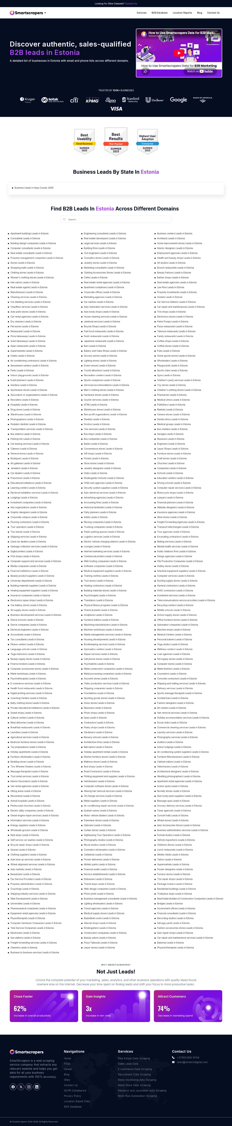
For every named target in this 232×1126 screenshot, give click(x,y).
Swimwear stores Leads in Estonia (101, 820)
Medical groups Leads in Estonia (174, 424)
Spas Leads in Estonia (95, 717)
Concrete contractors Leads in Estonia (177, 678)
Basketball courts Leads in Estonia (101, 918)
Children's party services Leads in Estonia (179, 380)
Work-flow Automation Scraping (137, 1095)
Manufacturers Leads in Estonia (27, 292)
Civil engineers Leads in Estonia (100, 253)
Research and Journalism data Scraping (142, 1090)
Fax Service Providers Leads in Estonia (31, 879)
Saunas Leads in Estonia (23, 849)
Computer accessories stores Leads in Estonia (35, 668)
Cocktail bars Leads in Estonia (172, 698)
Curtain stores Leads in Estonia (100, 830)
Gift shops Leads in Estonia (98, 453)
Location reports (182, 12)
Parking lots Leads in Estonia (25, 438)
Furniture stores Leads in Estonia (174, 453)
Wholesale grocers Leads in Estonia (29, 830)
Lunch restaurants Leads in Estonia (175, 849)
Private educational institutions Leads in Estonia (35, 707)
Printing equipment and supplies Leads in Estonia (109, 776)
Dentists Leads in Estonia (97, 419)
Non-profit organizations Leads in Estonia (105, 414)
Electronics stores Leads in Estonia (175, 316)
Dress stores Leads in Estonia (99, 703)
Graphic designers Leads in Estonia (29, 512)
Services (142, 12)
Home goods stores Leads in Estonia (176, 355)
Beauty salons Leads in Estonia (100, 937)
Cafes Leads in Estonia (95, 277)
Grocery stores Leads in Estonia (100, 355)
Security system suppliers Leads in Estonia (106, 487)
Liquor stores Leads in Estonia (99, 947)
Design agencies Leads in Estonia (174, 556)
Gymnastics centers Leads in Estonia (103, 649)
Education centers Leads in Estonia (175, 478)
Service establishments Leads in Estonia (104, 874)
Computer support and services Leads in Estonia (36, 561)
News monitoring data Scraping (137, 1079)
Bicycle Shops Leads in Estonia (100, 326)
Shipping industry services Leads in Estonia (33, 893)
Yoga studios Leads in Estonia (172, 644)
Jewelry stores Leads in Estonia (100, 262)
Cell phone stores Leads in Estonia (102, 659)
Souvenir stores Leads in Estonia (101, 678)
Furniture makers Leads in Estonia (101, 619)
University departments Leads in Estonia (31, 580)
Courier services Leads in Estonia (101, 399)
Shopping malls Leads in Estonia (27, 267)
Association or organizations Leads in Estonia (34, 394)
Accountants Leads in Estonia (26, 634)
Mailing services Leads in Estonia (174, 541)
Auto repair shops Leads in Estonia (175, 932)
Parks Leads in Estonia (22, 370)
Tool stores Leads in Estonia (98, 580)
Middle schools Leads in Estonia (173, 610)
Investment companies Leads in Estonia (31, 502)
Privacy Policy (72, 1095)
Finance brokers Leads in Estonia (28, 663)
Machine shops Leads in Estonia (173, 629)
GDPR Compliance (75, 1090)
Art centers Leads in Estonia (171, 707)
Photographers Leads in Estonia (27, 419)
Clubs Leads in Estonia (95, 473)
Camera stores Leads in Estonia (173, 414)
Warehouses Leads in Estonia (26, 414)
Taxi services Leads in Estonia (99, 429)
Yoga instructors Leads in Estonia (28, 654)
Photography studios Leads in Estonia (103, 840)
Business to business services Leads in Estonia (35, 952)
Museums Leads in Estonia (170, 438)
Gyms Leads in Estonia (168, 375)
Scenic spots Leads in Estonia (172, 786)
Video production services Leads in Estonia (106, 683)
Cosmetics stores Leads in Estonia (101, 258)
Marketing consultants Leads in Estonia (104, 267)
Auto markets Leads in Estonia (26, 869)
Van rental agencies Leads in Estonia (30, 786)
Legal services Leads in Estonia (100, 243)
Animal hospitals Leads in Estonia (27, 800)
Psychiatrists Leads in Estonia (99, 663)
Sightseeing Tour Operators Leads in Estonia (107, 835)
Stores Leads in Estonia (23, 262)
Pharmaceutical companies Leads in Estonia (33, 908)
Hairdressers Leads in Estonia (99, 781)
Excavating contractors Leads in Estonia (177, 536)
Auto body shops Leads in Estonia (101, 311)
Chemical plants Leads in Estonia (101, 610)
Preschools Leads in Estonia (25, 478)
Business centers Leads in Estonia (174, 233)
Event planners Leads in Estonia (27, 380)
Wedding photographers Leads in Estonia (178, 776)
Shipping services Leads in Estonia (29, 536)
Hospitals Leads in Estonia (24, 404)
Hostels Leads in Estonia (169, 297)
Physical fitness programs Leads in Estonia (106, 605)
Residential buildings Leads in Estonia (176, 888)
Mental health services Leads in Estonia (177, 546)
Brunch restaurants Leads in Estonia (175, 267)
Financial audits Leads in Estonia (100, 869)
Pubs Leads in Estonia (168, 350)
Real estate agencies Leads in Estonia (176, 282)
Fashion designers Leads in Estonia (175, 703)
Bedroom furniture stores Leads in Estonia (32, 742)
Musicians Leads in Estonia (97, 707)
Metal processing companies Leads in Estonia (107, 673)
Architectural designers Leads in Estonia (178, 771)
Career (68, 1069)
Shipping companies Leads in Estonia (103, 688)
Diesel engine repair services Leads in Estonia (35, 815)
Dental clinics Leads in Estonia (172, 419)
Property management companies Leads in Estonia (37, 258)
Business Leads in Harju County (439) (34, 187)
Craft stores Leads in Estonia (172, 458)
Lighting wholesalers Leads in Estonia (103, 903)
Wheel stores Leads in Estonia (172, 820)
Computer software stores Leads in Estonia (106, 786)
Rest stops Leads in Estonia (25, 835)
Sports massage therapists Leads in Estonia (179, 693)
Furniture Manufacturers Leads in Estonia (178, 756)
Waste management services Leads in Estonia (107, 634)
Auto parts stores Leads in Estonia (28, 311)
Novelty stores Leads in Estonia (173, 791)
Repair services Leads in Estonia (101, 654)
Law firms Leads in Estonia (170, 287)
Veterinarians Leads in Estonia (172, 766)
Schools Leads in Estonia (170, 473)
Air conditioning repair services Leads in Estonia (109, 805)
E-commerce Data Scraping (135, 1069)
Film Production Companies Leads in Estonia (180, 561)
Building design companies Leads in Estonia (33, 243)
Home (67, 1058)
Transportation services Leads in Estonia (32, 429)
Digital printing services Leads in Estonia (31, 693)
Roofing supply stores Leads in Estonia (177, 580)
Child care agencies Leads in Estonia (103, 483)
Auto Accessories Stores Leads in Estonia (178, 825)
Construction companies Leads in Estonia (105, 932)
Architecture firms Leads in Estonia (101, 742)
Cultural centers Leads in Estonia (27, 717)
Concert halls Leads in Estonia (172, 815)
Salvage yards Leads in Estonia (173, 923)
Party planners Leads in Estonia (100, 512)
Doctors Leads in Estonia (97, 424)
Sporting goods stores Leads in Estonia (104, 698)
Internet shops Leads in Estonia (100, 923)
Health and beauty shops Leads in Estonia (179, 258)
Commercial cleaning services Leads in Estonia (181, 727)
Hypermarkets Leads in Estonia (173, 864)
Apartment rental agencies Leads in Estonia (179, 781)
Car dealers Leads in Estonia (25, 473)
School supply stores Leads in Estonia (176, 615)
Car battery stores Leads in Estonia (29, 605)
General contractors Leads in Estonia (176, 585)
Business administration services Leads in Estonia (182, 830)
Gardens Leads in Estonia (24, 385)
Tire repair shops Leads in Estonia (175, 879)
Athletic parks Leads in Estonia (99, 864)
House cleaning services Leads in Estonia (105, 316)
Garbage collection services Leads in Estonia (34, 546)
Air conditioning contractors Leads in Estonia (34, 360)
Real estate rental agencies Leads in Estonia (107, 282)
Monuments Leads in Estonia (25, 796)
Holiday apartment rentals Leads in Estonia (106, 752)
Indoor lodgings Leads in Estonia (174, 747)
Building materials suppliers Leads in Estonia (33, 585)
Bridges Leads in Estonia (170, 903)
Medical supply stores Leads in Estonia (104, 913)
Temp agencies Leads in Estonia (174, 810)
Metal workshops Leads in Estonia (28, 673)
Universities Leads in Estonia (25, 903)
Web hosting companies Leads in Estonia (105, 561)
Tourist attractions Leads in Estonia (102, 370)
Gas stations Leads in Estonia (25, 937)
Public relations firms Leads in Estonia (176, 551)
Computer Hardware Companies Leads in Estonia (36, 923)
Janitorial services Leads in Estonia (102, 321)
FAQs (67, 1063)
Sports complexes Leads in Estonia (102, 380)
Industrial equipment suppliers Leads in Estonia (181, 571)
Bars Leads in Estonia (95, 346)
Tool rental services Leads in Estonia (30, 776)
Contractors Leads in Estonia (98, 722)
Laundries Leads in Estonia (24, 732)
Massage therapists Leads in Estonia (29, 771)
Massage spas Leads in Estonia (173, 800)
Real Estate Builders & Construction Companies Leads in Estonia (190, 898)
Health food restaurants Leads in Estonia (31, 688)
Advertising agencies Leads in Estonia (103, 497)
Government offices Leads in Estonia (176, 908)
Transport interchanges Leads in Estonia (178, 527)
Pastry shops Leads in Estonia (99, 727)
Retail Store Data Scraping (134, 1085)
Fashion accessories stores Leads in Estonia (180, 928)
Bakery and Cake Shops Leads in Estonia (105, 350)
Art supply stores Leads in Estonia (28, 610)
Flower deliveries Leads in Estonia (101, 859)
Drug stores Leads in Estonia (25, 409)
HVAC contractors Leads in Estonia (175, 590)
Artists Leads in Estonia (95, 517)
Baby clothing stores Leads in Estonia (30, 703)
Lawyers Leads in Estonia (170, 497)
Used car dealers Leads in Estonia (28, 541)
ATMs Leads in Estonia (95, 404)
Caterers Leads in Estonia (24, 448)
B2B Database (160, 12)
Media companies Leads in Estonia (28, 566)
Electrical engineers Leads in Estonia (29, 629)
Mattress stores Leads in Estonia (100, 761)
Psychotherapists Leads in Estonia (28, 678)
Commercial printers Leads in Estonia (103, 556)
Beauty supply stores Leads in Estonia (30, 659)
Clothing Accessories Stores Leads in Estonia (107, 272)
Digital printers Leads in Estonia (27, 551)
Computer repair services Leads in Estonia (179, 487)
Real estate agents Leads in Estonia (29, 287)
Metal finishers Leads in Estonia (173, 668)
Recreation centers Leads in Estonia (102, 375)
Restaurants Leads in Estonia (25, 331)
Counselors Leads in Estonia (171, 673)
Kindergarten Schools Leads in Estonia (104, 478)
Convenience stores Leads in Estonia (103, 448)
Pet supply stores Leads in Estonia (175, 659)
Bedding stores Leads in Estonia (27, 761)
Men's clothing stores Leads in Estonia (104, 390)
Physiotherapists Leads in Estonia (28, 918)
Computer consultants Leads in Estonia (31, 248)
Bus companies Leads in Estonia (100, 438)
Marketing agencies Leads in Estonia (103, 297)
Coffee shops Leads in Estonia (173, 341)
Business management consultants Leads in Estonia (110, 898)
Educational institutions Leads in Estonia (31, 483)
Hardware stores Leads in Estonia (101, 394)
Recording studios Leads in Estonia (175, 918)
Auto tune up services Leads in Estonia (31, 859)
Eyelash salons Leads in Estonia (100, 810)
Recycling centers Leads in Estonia (175, 605)
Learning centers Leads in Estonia (28, 487)
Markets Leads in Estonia (170, 409)
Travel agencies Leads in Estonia (101, 908)
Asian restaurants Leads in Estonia (28, 346)
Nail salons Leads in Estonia (98, 747)
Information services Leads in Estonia (30, 820)
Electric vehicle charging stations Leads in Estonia (109, 541)
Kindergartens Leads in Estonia (100, 928)
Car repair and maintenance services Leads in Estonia (185, 937)
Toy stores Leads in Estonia (171, 385)
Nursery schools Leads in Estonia (101, 737)
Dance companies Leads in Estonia (29, 624)
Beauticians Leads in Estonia (25, 874)
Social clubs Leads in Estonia (172, 722)
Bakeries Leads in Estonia (170, 942)
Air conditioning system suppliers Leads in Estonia (183, 752)
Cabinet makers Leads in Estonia (174, 761)
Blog (199, 12)
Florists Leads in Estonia (96, 458)
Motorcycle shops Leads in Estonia (175, 492)
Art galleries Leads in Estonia (25, 463)
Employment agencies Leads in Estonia (177, 253)
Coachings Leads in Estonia (25, 888)
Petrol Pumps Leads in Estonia (172, 321)
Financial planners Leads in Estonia (175, 502)
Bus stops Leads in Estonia (97, 434)
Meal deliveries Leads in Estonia (27, 722)
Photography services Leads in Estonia (177, 737)
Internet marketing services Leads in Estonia (107, 551)
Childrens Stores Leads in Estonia (174, 844)
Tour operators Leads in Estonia (27, 527)
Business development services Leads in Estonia (36, 615)
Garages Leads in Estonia (170, 434)
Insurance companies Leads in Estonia (30, 595)
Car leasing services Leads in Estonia (30, 443)
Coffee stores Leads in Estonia (173, 346)
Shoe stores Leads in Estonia (99, 463)
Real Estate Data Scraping (134, 1058)
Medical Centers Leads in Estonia (174, 634)
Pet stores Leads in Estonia (25, 326)
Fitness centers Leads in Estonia (27, 644)
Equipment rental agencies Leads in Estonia (33, 913)
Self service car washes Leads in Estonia (32, 840)
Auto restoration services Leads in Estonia (105, 306)
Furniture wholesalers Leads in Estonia (30, 756)
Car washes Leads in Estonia (98, 302)
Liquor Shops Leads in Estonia (172, 448)
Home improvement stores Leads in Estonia (179, 243)
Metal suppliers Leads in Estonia (100, 800)
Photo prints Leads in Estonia (99, 893)
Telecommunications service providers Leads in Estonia (186, 600)
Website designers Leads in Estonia (175, 507)
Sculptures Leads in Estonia (98, 615)
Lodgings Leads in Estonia (24, 497)
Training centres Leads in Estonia (101, 575)
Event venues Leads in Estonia (100, 365)
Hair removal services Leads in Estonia (177, 712)
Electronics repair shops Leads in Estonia (32, 600)
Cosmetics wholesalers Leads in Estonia (104, 849)
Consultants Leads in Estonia (25, 238)
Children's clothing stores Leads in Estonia (179, 390)
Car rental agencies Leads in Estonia (29, 316)
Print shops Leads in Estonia (25, 556)
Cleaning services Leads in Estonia (29, 297)
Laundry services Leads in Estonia (174, 732)
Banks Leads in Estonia (96, 443)
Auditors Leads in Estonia (170, 742)
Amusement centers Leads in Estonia (29, 365)
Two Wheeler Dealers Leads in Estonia (31, 766)
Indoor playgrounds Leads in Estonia (29, 375)
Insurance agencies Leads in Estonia (176, 512)
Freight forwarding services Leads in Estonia (34, 942)
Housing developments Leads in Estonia (104, 639)
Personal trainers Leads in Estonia (174, 639)
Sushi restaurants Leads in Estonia (101, 336)
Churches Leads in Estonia (170, 463)
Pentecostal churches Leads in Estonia (31, 805)
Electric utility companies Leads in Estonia (32, 810)
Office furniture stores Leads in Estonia (177, 619)
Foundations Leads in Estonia (99, 693)
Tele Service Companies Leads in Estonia (32, 928)
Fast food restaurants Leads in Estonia (103, 331)
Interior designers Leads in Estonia (175, 248)
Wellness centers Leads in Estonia (174, 649)
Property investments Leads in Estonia (177, 292)
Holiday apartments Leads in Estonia (29, 752)
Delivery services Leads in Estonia (175, 688)
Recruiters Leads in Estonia (25, 399)
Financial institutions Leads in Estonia (29, 571)
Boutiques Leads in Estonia (24, 458)
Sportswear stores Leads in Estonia (29, 390)
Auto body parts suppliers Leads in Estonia (179, 796)
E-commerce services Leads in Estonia (31, 683)
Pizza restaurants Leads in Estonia (174, 326)
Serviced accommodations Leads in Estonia (106, 385)
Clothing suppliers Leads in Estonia (29, 854)
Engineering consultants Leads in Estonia (105, 233)
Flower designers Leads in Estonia (175, 869)
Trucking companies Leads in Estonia (103, 527)
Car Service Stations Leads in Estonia (176, 302)
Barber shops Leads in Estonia (173, 277)
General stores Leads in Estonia (27, 453)
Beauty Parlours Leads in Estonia (174, 272)
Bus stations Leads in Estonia (25, 434)
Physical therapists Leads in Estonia (175, 947)
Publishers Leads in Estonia (171, 404)
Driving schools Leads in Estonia (173, 483)
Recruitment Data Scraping (134, 1074)
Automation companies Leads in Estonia (177, 624)
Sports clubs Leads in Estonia (172, 370)
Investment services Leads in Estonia (176, 595)
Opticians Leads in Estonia (97, 825)
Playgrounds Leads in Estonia (172, 365)
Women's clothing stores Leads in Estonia (32, 277)
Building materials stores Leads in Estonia (105, 590)
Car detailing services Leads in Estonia (31, 302)
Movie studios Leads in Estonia (100, 844)
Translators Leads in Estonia (98, 600)
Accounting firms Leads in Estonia (101, 502)
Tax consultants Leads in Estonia (27, 639)
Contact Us (131, 3)
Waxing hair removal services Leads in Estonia (108, 791)
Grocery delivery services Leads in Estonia (179, 805)
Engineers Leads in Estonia (171, 443)
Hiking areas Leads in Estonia (26, 791)
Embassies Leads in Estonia (98, 879)
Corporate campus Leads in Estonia (29, 517)
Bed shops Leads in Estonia (98, 766)
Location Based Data (77, 1101)
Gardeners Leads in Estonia (98, 732)
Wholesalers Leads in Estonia (172, 360)
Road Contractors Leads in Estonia (102, 771)
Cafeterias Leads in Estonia (98, 854)
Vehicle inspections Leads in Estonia (176, 840)
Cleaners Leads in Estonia (24, 947)
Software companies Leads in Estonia (103, 566)
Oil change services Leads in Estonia (103, 796)
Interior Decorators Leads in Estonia (29, 781)
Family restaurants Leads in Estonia (175, 336)
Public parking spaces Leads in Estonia (104, 531)
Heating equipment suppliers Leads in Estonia (34, 590)
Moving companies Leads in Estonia (102, 522)
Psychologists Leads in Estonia (100, 595)
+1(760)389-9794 (188, 1057)
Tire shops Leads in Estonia (171, 311)
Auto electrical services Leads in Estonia (105, 492)
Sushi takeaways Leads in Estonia (28, 341)
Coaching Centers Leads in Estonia (29, 698)
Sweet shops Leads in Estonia (26, 712)
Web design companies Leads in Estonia (105, 888)
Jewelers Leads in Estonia (24, 468)
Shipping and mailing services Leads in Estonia (181, 683)
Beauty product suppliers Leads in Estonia (32, 575)
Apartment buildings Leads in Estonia (29, 233)
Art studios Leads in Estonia (171, 262)
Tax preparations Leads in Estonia (28, 747)
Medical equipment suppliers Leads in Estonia (107, 571)
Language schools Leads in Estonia (29, 649)
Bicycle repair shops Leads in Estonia (30, 844)
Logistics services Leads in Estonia (102, 536)
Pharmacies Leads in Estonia (172, 394)
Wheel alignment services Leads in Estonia (33, 864)
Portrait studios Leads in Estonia (173, 835)
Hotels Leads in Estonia (23, 355)
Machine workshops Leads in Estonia (103, 629)
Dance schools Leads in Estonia (27, 619)
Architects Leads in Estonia (171, 238)
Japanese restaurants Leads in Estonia (104, 341)
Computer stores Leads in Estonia (174, 663)
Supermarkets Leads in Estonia (26, 350)
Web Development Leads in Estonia (29, 898)
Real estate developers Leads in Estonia (105, 238)
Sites (67, 1079)
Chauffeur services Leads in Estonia (29, 306)
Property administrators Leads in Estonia (31, 884)
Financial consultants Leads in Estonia (176, 913)
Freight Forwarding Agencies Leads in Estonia (181, 522)
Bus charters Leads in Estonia (172, 429)
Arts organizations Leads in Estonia (29, 507)
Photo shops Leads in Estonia (99, 712)
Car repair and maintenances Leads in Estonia (181, 306)
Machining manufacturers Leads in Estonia (105, 624)
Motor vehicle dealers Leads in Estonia (104, 815)
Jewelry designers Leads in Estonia (102, 468)
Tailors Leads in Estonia (169, 859)
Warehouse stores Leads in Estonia (102, 409)
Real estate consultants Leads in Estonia (31, 253)
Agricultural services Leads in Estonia (30, 737)
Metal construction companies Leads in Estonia (108, 668)
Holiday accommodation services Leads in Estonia (183, 717)
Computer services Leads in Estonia (175, 575)
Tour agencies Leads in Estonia (173, 531)
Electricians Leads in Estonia (25, 932)
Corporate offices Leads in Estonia (102, 292)
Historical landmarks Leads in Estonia (103, 507)
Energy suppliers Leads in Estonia (28, 825)
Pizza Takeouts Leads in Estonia (100, 942)
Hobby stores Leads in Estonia (173, 566)
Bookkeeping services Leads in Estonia (104, 644)
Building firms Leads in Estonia (99, 248)
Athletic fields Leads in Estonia (172, 854)
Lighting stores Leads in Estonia (100, 360)
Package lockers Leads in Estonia (174, 884)
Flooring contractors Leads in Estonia (30, 522)
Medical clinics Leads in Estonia (173, 399)
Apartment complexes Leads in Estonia (104, 287)
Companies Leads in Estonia (171, 468)
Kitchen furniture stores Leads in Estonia (104, 756)
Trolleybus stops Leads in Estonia (174, 893)
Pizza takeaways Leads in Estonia (28, 336)
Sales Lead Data (128, 1063)
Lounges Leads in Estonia (97, 546)
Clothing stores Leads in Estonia (27, 272)
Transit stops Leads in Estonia (99, 884)
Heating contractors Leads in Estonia (103, 585)
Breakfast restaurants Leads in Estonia (30, 727)
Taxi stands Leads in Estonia (25, 531)
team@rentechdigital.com (192, 1062)
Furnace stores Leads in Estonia (173, 874)
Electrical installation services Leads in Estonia (34, 492)
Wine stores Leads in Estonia (172, 517)
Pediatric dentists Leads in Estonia (28, 424)
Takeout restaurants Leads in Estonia (176, 331)
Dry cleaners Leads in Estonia (26, 321)
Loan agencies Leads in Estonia (173, 654)
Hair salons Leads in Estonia (25, 282)
